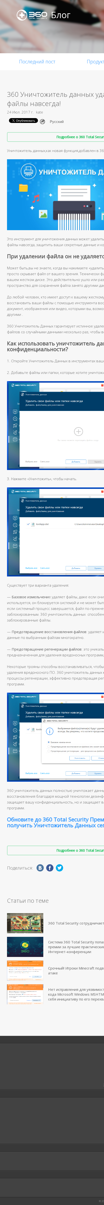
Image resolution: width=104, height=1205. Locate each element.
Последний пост (37, 61)
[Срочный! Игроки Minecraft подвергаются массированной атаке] (25, 971)
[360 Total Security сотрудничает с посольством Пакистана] (25, 923)
